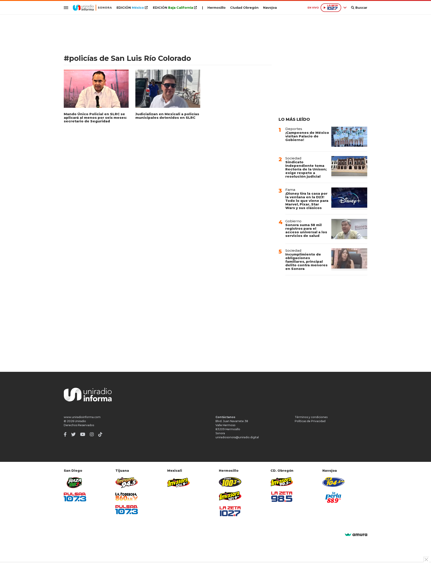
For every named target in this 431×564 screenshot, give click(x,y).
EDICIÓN (130, 8)
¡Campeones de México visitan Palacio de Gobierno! (307, 136)
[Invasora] (75, 482)
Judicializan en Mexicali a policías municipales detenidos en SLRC (167, 116)
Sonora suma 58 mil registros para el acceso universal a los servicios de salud (306, 230)
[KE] (333, 482)
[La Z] (230, 511)
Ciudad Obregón (244, 8)
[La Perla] (333, 497)
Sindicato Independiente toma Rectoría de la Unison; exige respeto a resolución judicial (306, 169)
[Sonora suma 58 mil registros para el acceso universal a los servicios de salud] (349, 229)
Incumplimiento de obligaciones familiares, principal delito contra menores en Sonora (306, 261)
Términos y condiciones (311, 417)
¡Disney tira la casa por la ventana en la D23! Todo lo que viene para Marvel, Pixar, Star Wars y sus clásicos (306, 200)
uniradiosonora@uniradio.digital (237, 437)
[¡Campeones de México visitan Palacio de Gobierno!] (349, 137)
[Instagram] (92, 434)
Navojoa (270, 8)
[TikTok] (100, 434)
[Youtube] (82, 434)
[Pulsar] (75, 497)
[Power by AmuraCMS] (356, 535)
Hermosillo (216, 8)
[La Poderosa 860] (126, 497)
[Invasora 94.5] (126, 482)
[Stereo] (230, 482)
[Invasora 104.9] (178, 482)
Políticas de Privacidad (310, 421)
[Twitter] (73, 434)
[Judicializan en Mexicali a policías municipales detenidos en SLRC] (167, 89)
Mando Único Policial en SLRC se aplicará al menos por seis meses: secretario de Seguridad (95, 117)
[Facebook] (65, 434)
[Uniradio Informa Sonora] (92, 7)
